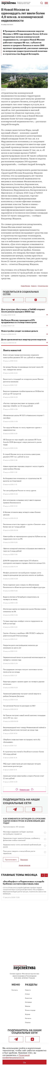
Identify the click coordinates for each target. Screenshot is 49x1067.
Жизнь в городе (30, 1010)
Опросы (27, 1022)
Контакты (15, 990)
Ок (24, 1062)
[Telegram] (14, 809)
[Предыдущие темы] (42, 875)
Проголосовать (11, 859)
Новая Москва (25, 286)
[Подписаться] (35, 300)
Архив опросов (24, 865)
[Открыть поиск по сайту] (41, 3)
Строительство (43, 286)
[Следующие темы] (46, 875)
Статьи (27, 994)
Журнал (27, 1014)
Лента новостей (12, 350)
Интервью (28, 1002)
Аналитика (28, 998)
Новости (34, 286)
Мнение (27, 1006)
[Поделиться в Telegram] (13, 300)
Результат (24, 859)
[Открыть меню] (46, 3)
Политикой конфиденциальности (16, 1056)
